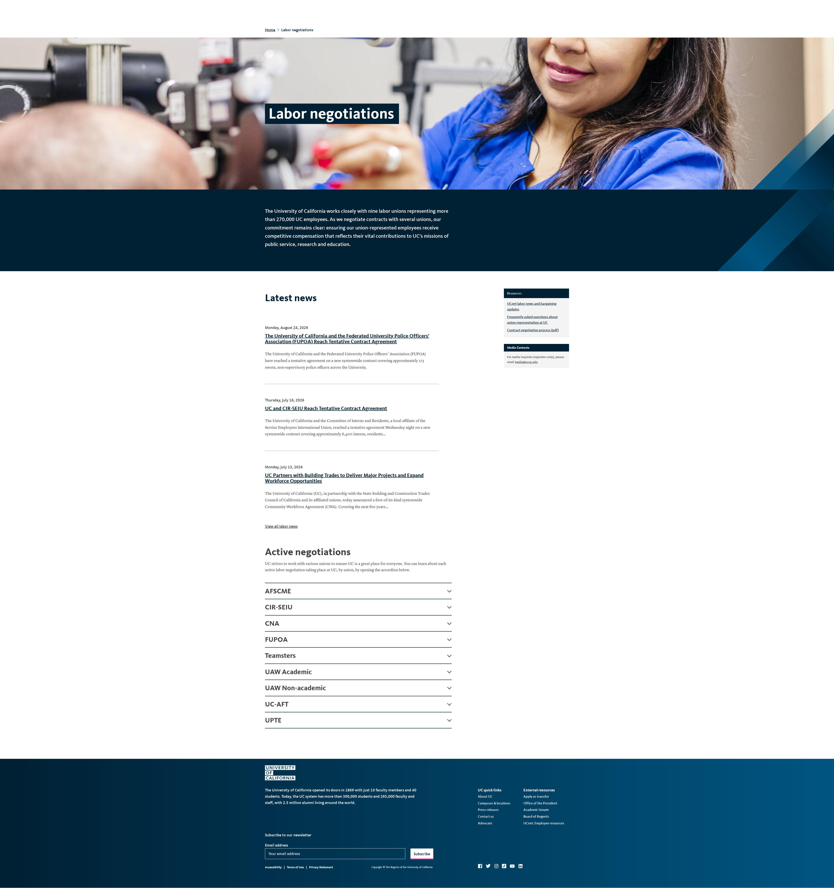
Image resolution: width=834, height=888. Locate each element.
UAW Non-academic (295, 688)
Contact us (486, 816)
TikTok (504, 866)
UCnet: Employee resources (543, 823)
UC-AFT (276, 704)
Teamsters (280, 655)
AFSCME (278, 591)
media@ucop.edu (526, 362)
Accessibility (273, 867)
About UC (485, 796)
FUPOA (276, 639)
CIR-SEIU (279, 607)
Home (270, 30)
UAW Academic (288, 672)
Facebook (480, 866)
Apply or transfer (536, 796)
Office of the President (540, 803)
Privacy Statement (321, 867)
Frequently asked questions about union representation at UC (532, 320)
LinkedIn (520, 866)
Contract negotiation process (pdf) (533, 330)
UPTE (273, 720)
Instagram (496, 866)
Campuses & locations (494, 803)
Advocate (485, 823)
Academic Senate (536, 810)
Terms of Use (295, 867)
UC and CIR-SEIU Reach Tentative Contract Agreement (326, 408)
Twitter (488, 866)
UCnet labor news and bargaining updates (531, 306)
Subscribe (422, 854)
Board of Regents (536, 816)
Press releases (488, 810)
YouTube (512, 866)
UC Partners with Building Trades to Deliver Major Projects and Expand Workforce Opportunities (344, 478)
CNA (272, 623)
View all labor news (281, 526)
